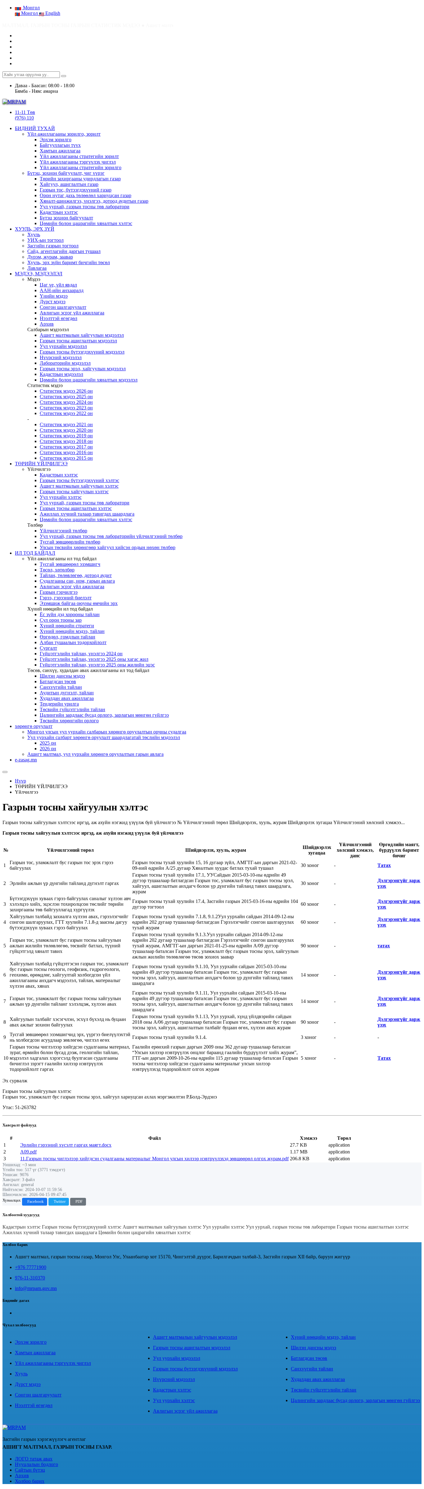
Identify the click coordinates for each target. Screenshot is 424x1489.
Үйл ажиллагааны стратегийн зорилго (80, 167)
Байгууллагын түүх (60, 145)
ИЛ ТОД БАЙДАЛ (35, 553)
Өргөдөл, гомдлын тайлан (67, 636)
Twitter (59, 1201)
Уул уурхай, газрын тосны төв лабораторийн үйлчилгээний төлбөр (111, 536)
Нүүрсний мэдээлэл (61, 357)
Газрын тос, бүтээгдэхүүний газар (75, 189)
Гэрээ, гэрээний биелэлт (66, 597)
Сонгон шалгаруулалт (63, 307)
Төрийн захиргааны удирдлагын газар (80, 178)
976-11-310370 (30, 1277)
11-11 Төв (25, 112)
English (52, 13)
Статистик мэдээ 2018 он (66, 441)
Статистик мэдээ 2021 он (66, 424)
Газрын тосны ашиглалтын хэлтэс (76, 508)
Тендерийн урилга (59, 703)
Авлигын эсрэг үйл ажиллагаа (72, 312)
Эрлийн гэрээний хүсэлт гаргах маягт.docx (65, 1145)
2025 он (48, 743)
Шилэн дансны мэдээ (62, 676)
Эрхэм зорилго (55, 139)
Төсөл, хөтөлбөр (57, 569)
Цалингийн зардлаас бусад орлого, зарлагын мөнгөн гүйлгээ (104, 715)
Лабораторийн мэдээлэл (65, 363)
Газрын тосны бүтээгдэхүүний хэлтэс (79, 480)
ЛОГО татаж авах (33, 1458)
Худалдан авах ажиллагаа (67, 698)
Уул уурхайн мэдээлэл (63, 346)
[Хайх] (63, 76)
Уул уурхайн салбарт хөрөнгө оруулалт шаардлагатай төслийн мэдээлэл (103, 737)
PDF (79, 1201)
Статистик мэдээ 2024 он (66, 402)
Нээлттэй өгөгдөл (58, 318)
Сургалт (48, 648)
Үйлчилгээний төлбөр (63, 530)
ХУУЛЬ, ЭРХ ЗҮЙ (34, 229)
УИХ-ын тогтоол (45, 240)
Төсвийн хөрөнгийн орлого (69, 720)
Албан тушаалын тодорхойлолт (73, 642)
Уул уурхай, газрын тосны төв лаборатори (84, 206)
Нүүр (20, 780)
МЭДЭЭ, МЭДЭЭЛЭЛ (38, 273)
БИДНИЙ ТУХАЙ (35, 128)
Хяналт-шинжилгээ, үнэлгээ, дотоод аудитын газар (94, 201)
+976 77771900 (30, 1267)
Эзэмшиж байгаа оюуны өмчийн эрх (79, 603)
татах (383, 945)
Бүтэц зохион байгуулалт (66, 217)
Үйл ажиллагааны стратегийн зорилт (79, 156)
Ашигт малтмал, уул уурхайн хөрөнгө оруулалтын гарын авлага (95, 754)
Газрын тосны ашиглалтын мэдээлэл (78, 340)
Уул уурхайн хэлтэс (61, 497)
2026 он (48, 748)
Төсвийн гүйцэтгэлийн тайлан (72, 709)
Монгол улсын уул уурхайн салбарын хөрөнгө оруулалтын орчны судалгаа (106, 731)
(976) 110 (24, 117)
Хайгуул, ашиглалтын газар (69, 184)
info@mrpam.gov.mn (36, 1288)
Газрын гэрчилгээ (59, 592)
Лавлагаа (37, 268)
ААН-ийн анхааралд (61, 290)
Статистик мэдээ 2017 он (66, 446)
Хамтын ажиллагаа (60, 150)
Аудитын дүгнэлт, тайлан (67, 692)
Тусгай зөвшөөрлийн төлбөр (70, 541)
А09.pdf (28, 1151)
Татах (384, 865)
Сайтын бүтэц (30, 1470)
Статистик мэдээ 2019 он (66, 435)
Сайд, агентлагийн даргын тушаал (64, 251)
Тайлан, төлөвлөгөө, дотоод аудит (76, 575)
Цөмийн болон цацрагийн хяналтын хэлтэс (86, 223)
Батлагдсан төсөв (58, 681)
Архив (47, 324)
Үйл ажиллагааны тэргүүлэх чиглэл (78, 162)
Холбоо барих (29, 1481)
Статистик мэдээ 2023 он (66, 407)
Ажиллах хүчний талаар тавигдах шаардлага (87, 514)
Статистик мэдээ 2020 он (66, 430)
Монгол (29, 13)
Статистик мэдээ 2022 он (66, 413)
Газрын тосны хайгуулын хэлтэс (74, 491)
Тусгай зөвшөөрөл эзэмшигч (70, 564)
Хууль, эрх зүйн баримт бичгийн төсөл (68, 262)
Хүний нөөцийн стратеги (67, 625)
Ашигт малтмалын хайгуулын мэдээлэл (82, 335)
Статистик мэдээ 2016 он (66, 452)
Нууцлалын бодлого (36, 1464)
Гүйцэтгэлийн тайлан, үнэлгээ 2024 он (81, 653)
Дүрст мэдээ (52, 301)
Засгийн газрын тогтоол (53, 245)
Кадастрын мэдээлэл (61, 374)
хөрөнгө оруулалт (33, 726)
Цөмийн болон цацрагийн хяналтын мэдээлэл (89, 379)
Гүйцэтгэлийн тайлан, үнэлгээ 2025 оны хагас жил (94, 659)
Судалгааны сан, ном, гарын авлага (77, 581)
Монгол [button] (31, 7)
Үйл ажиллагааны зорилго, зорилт (64, 134)
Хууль (33, 234)
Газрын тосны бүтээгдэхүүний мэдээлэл (82, 351)
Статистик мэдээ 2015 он (66, 458)
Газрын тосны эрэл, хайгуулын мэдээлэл (83, 368)
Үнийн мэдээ (54, 296)
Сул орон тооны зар (61, 620)
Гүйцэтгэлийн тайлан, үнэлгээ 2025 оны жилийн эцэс (97, 664)
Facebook (35, 1201)
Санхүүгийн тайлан (61, 687)
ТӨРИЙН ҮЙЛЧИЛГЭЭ (41, 463)
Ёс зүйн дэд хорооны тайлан (70, 614)
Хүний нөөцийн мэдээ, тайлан (72, 631)
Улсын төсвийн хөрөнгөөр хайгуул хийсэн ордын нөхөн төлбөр (107, 547)
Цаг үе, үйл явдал (58, 284)
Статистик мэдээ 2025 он (66, 396)
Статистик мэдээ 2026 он (66, 391)
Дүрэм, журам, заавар (50, 256)
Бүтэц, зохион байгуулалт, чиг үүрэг (66, 173)
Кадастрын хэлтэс (59, 212)
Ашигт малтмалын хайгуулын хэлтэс (79, 486)
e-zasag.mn (26, 759)
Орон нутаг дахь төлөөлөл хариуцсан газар (85, 195)
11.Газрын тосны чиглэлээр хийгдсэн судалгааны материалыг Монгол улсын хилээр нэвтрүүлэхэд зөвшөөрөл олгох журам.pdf (154, 1158)
